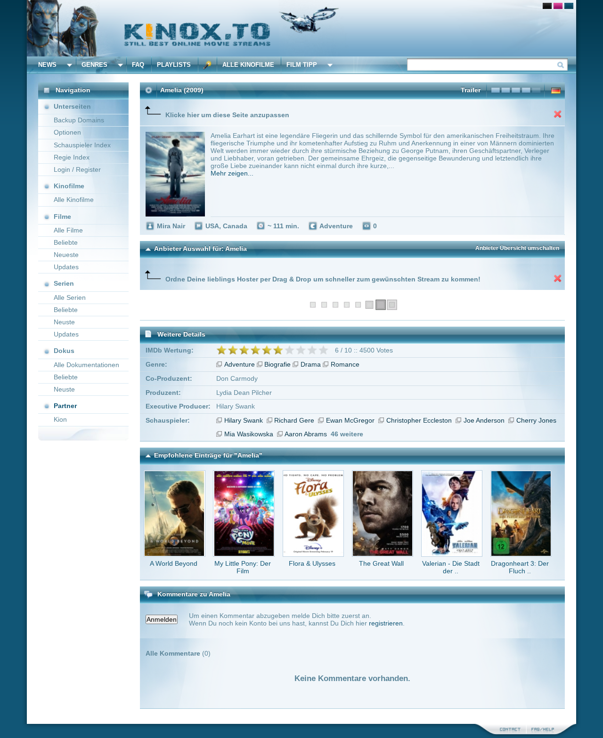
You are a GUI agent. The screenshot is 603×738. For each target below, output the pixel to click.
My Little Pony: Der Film (242, 567)
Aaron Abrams (306, 434)
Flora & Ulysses (312, 563)
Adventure (239, 364)
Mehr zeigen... (232, 173)
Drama (311, 364)
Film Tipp (301, 64)
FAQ (138, 64)
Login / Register (77, 169)
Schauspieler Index (82, 145)
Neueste (66, 254)
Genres (94, 64)
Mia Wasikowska (248, 434)
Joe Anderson (484, 420)
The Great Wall (381, 563)
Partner (65, 405)
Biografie (277, 364)
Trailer (471, 90)
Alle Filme (68, 230)
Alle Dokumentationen (86, 365)
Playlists (174, 64)
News (47, 64)
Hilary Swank (243, 420)
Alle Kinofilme (248, 64)
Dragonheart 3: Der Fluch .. (520, 567)
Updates (66, 267)
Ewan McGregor (350, 420)
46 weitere (347, 434)
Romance (345, 364)
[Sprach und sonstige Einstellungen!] (208, 64)
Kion (60, 419)
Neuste (64, 322)
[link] (301, 28)
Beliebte (66, 242)
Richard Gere (294, 420)
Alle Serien (70, 297)
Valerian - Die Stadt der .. (451, 567)
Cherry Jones (536, 420)
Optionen (67, 132)
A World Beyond (173, 563)
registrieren (386, 623)
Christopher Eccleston (419, 420)
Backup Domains (79, 120)
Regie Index (72, 157)
